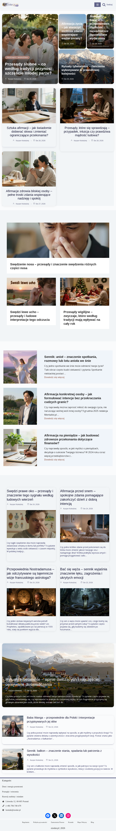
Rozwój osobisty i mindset (12, 797)
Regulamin (25, 822)
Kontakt (70, 822)
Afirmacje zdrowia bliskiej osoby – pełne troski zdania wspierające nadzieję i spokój (29, 194)
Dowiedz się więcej (54, 377)
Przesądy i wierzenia (17, 57)
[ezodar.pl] (10, 4)
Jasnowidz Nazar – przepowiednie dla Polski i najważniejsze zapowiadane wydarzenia (99, 27)
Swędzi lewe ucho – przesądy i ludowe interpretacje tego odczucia (30, 315)
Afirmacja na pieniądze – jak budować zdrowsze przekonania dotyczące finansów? (71, 439)
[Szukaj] (107, 4)
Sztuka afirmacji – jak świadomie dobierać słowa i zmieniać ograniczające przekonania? (29, 131)
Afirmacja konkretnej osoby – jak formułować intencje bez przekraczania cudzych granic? (72, 398)
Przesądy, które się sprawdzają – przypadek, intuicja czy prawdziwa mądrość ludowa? (87, 131)
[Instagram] (68, 815)
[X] (54, 815)
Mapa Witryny (82, 822)
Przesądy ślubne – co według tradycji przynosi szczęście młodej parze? (28, 68)
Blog (92, 822)
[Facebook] (47, 815)
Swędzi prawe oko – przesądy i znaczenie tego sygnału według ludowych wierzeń (30, 495)
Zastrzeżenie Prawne (57, 822)
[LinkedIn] (61, 815)
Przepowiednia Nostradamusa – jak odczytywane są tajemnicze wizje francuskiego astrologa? (30, 573)
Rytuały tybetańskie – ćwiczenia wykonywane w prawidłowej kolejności (83, 70)
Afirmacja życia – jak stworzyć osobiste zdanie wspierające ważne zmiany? (72, 31)
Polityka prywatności (40, 822)
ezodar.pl (55, 828)
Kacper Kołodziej (14, 79)
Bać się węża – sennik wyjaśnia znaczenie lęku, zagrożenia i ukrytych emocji (83, 573)
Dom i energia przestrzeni (12, 787)
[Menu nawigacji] (97, 4)
